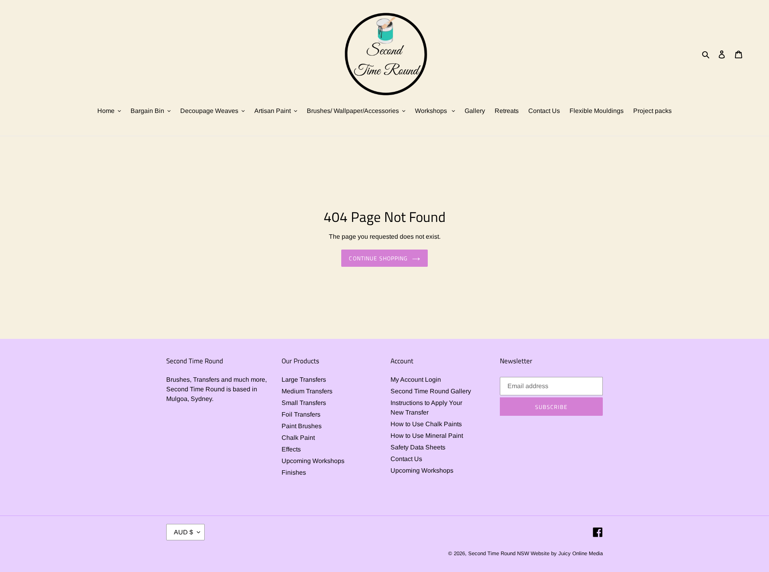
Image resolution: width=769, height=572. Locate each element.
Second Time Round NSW (498, 553)
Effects (291, 449)
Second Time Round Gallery (431, 391)
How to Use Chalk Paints (426, 424)
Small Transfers (304, 402)
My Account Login (416, 379)
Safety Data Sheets (418, 447)
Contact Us (406, 458)
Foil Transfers (301, 414)
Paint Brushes (302, 426)
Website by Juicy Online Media (567, 553)
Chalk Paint (298, 437)
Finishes (294, 472)
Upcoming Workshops (313, 460)
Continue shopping (378, 258)
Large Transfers (304, 379)
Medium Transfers (307, 391)
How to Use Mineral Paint (427, 435)
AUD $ (183, 532)
